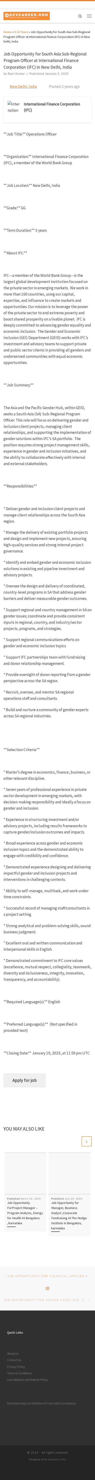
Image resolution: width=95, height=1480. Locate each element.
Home (7, 32)
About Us (12, 1354)
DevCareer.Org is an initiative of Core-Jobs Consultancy (41, 1403)
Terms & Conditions (19, 1373)
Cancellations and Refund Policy (27, 1380)
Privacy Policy (16, 1367)
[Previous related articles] (76, 1141)
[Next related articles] (87, 1141)
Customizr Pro (57, 1459)
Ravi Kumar (16, 73)
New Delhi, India (23, 86)
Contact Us (14, 1360)
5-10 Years (21, 32)
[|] (26, 15)
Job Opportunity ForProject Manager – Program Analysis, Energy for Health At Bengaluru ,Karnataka (25, 1213)
